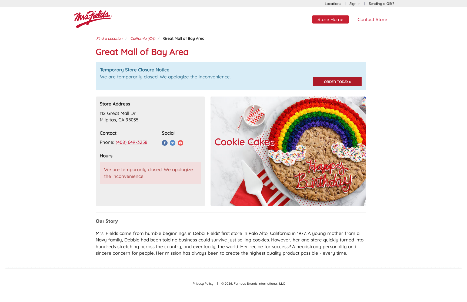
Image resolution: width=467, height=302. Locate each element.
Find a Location (109, 38)
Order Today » (337, 81)
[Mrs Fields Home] (93, 18)
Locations (333, 3)
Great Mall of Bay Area (184, 38)
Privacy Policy (203, 283)
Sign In (355, 3)
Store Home (330, 19)
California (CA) (142, 38)
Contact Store (372, 19)
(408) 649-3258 (131, 142)
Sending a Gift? (381, 3)
